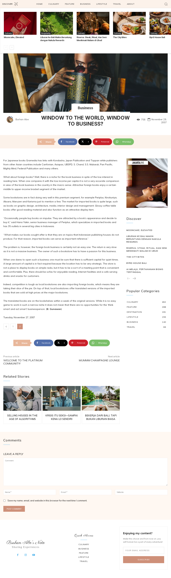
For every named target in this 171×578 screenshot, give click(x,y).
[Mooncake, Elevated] (20, 23)
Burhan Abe (22, 119)
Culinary (8, 33)
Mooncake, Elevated (14, 37)
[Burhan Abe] (11, 119)
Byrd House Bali (157, 37)
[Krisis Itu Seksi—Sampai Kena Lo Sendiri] (62, 398)
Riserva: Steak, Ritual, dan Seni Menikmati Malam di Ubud (146, 249)
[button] (166, 4)
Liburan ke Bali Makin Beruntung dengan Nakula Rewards (143, 239)
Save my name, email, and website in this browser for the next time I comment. (47, 500)
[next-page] (12, 47)
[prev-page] (6, 47)
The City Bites (120, 37)
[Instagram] (26, 555)
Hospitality (45, 33)
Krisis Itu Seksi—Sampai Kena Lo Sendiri (61, 417)
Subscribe (144, 559)
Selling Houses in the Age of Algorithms (22, 417)
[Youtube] (33, 555)
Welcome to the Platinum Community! (22, 362)
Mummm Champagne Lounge (99, 360)
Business (85, 108)
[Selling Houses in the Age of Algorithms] (22, 398)
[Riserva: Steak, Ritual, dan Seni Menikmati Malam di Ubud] (93, 23)
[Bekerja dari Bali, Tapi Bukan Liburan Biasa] (101, 398)
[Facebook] (18, 555)
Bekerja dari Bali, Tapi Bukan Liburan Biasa (101, 417)
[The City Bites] (129, 23)
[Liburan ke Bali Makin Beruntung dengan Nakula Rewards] (56, 23)
